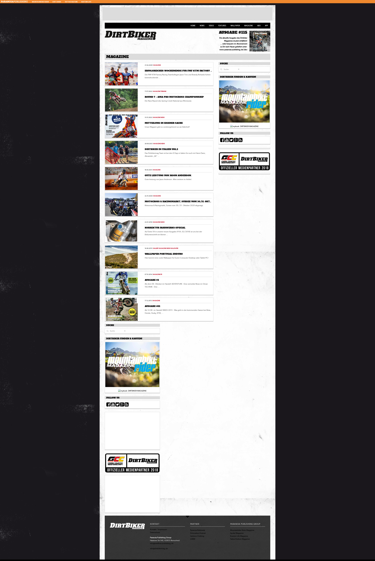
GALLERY (156, 248)
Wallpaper (235, 26)
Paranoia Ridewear (197, 530)
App (266, 26)
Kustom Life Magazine (239, 536)
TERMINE (163, 91)
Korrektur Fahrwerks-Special (165, 227)
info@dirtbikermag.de (159, 548)
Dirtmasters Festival (198, 533)
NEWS (163, 117)
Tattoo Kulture (71, 2)
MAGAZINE (157, 65)
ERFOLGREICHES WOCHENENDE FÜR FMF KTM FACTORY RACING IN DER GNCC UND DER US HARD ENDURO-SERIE (210, 70)
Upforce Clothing (197, 536)
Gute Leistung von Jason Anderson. (168, 175)
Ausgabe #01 (152, 306)
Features (222, 26)
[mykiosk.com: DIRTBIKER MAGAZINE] (244, 126)
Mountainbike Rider (40, 2)
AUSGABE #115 (233, 32)
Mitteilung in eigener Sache (164, 123)
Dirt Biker (56, 2)
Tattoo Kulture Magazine (240, 539)
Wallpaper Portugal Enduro (164, 253)
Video (211, 26)
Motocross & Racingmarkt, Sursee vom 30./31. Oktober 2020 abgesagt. (190, 201)
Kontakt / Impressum (158, 529)
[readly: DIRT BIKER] (244, 102)
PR (161, 274)
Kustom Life (86, 2)
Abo (259, 26)
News (202, 26)
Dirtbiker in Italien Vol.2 (161, 149)
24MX (192, 539)
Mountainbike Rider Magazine (242, 530)
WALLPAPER (174, 248)
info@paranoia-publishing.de (161, 543)
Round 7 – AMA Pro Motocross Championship (174, 96)
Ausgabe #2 (152, 280)
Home (193, 26)
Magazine (248, 26)
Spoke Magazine (237, 533)
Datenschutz (155, 532)
